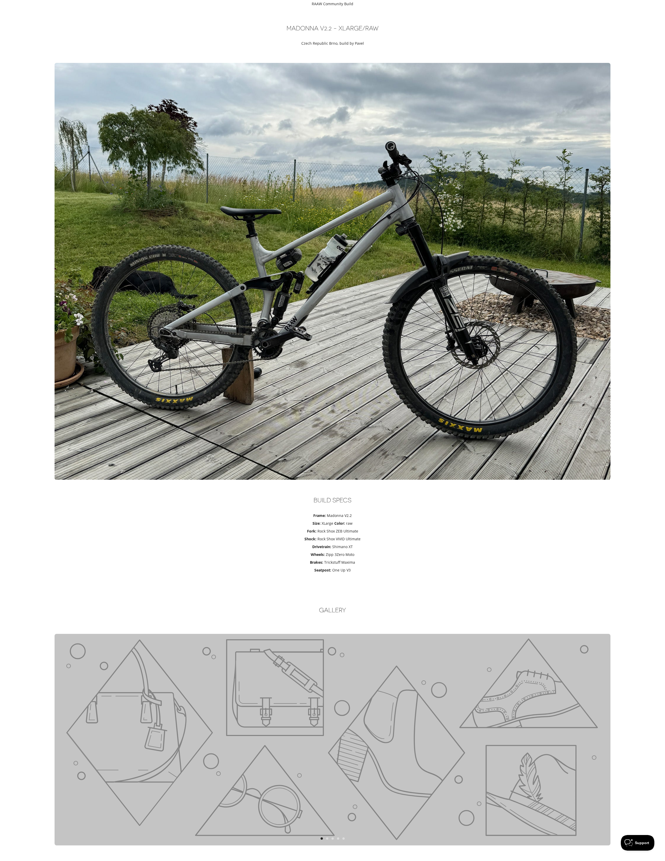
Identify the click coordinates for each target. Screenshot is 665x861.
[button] (322, 838)
